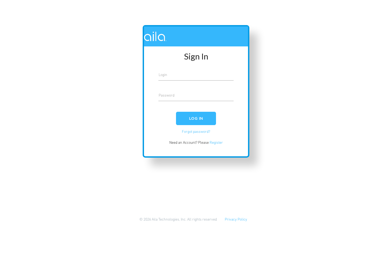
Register (216, 143)
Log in (196, 119)
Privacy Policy (236, 220)
